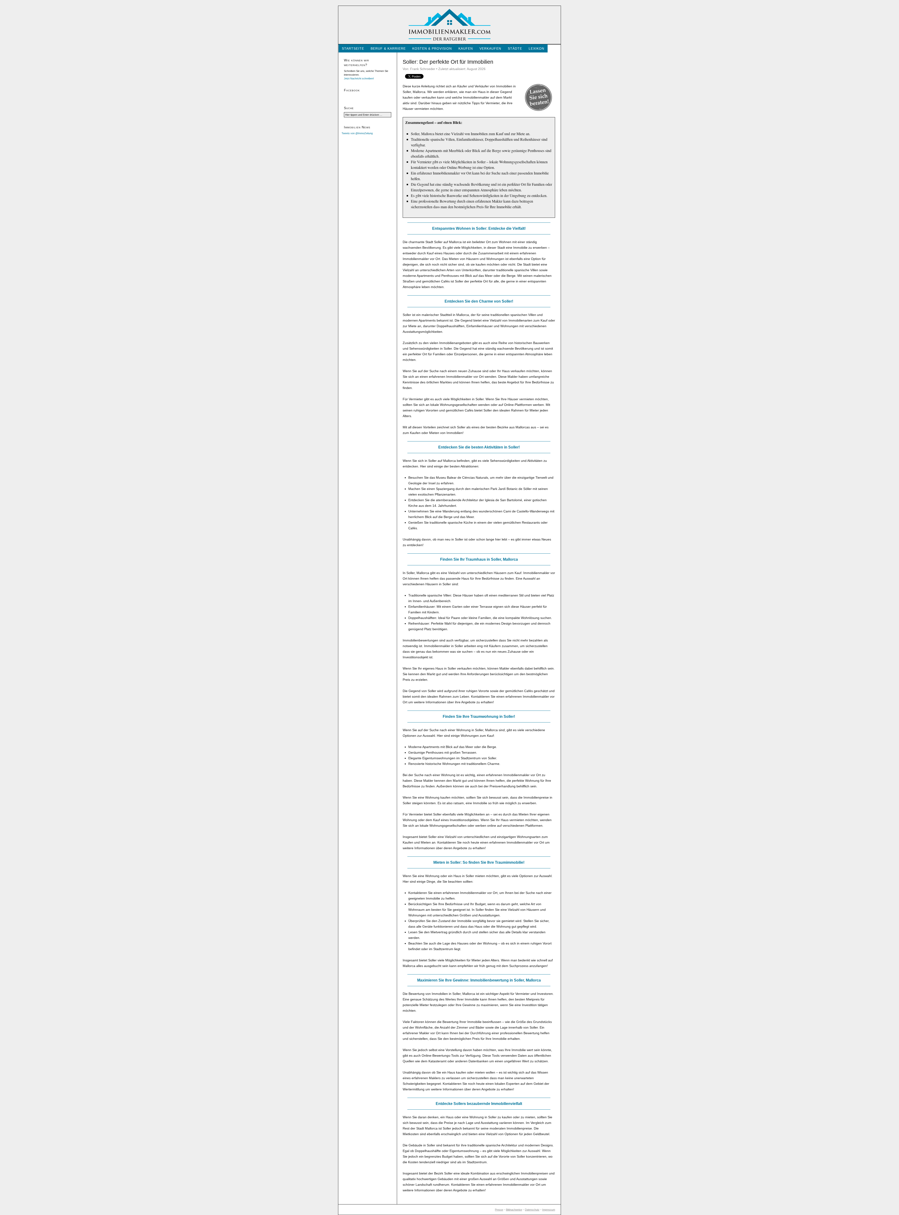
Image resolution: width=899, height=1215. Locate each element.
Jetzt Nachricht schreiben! (359, 78)
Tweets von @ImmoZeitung (357, 133)
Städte (515, 48)
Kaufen (465, 48)
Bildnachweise (514, 1209)
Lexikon (536, 48)
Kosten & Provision (432, 48)
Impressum (548, 1209)
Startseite (353, 48)
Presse (499, 1209)
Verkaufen (490, 48)
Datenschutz (532, 1209)
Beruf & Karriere (388, 48)
